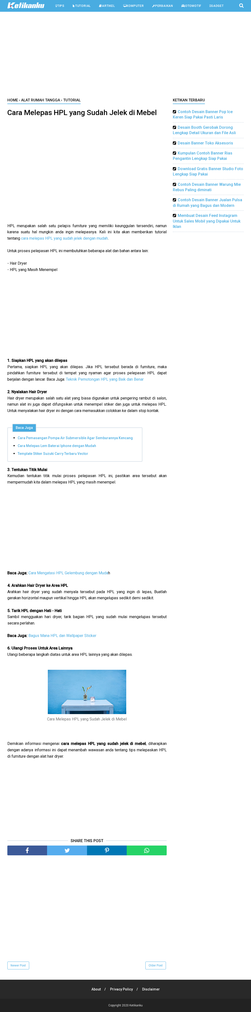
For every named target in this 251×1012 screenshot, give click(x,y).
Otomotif (193, 6)
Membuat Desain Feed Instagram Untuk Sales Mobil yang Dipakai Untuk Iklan (206, 221)
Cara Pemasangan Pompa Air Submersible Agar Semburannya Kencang (75, 438)
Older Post (156, 965)
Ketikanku (136, 1005)
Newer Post (18, 965)
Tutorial (83, 6)
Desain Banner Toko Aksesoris (205, 143)
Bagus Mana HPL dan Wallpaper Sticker (62, 635)
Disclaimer (151, 989)
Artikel (108, 6)
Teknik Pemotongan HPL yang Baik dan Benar (105, 379)
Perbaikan (164, 6)
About (96, 989)
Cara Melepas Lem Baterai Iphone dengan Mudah (57, 446)
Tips (60, 6)
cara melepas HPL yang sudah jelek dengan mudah (64, 238)
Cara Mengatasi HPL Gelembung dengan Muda (68, 573)
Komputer (135, 6)
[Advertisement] (125, 56)
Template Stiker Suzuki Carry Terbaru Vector (53, 454)
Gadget (217, 6)
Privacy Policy (121, 989)
